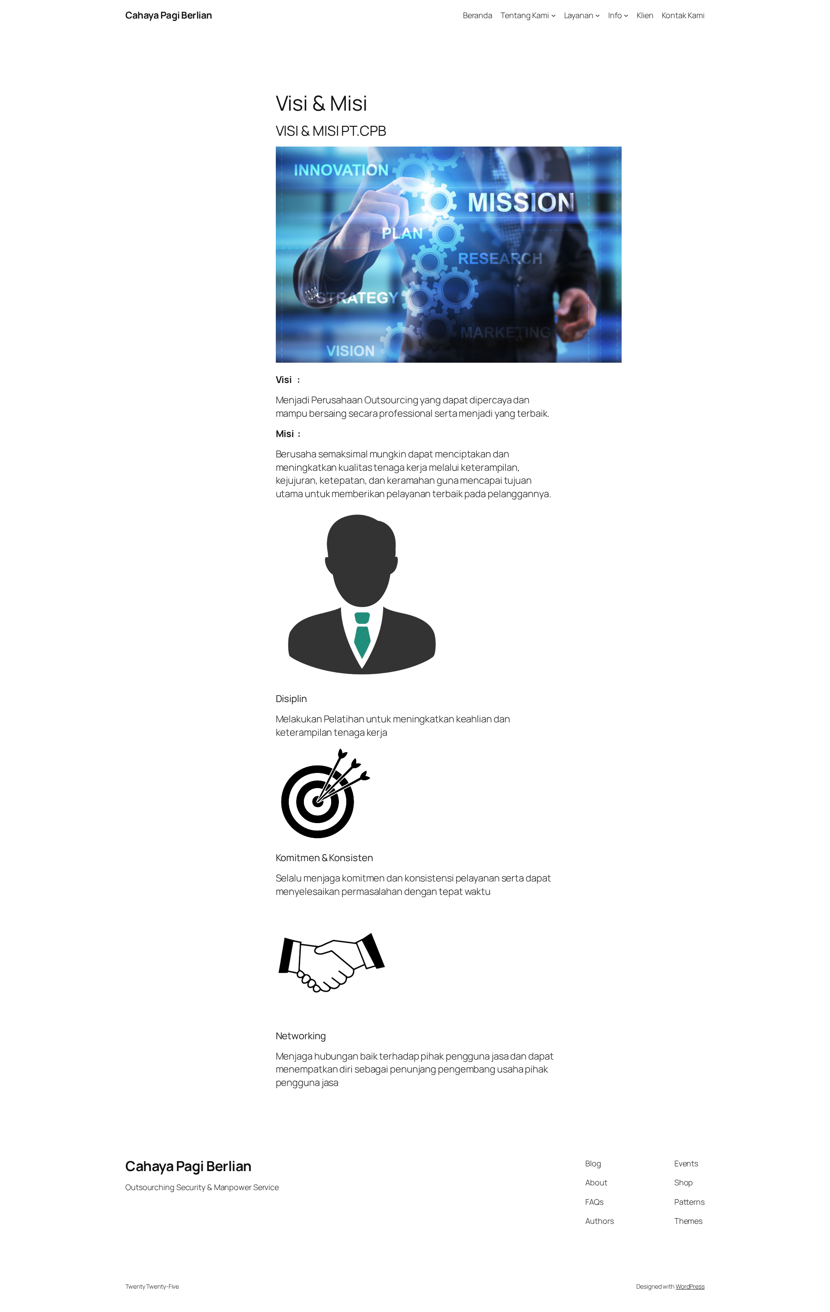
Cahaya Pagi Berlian (168, 15)
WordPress (690, 1286)
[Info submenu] (626, 15)
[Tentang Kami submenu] (553, 15)
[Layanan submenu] (597, 15)
